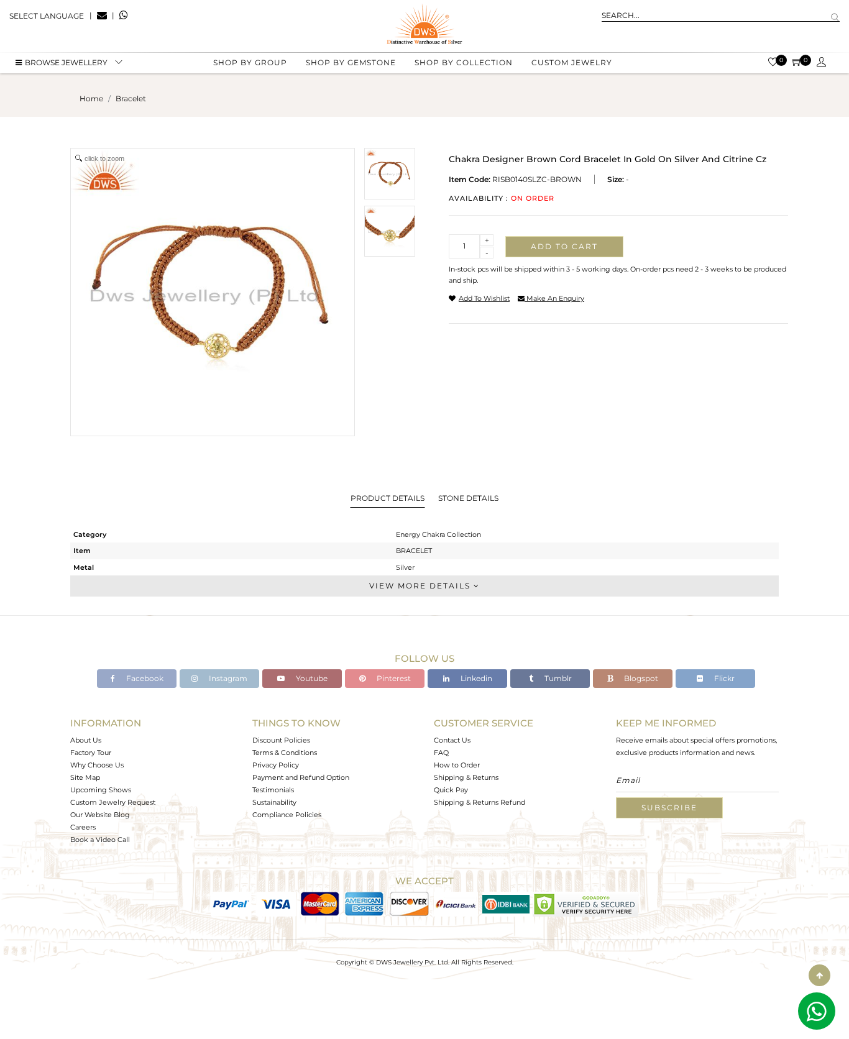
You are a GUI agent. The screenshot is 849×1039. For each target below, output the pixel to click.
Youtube (311, 678)
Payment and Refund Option (300, 777)
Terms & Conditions (284, 752)
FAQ (441, 752)
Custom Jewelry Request (112, 802)
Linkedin (475, 678)
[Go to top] (819, 975)
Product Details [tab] (387, 498)
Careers (83, 827)
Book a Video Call (100, 839)
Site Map (85, 777)
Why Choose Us (97, 765)
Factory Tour (90, 752)
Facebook (143, 678)
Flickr (723, 678)
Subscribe (669, 807)
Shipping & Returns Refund (479, 802)
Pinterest (393, 678)
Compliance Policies (286, 814)
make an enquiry (554, 298)
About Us (85, 740)
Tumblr (557, 678)
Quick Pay (451, 789)
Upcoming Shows (100, 789)
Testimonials (273, 789)
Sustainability (274, 802)
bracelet (131, 98)
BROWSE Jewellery (66, 62)
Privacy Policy (275, 765)
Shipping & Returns (466, 777)
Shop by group (250, 62)
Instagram (227, 678)
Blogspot (640, 678)
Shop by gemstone (351, 62)
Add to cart (564, 246)
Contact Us (452, 740)
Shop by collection (464, 62)
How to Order (457, 765)
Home (91, 98)
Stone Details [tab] (468, 498)
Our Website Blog (100, 814)
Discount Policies (281, 740)
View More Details (421, 585)
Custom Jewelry (571, 62)
